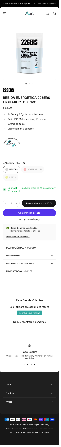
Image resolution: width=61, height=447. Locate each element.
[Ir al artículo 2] (29, 84)
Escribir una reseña (29, 313)
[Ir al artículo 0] (26, 84)
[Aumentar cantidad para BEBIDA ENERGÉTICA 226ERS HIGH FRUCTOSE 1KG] (16, 203)
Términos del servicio (46, 429)
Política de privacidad (13, 429)
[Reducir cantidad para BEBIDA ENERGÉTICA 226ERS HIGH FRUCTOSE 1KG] (6, 203)
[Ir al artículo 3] (33, 84)
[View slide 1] (24, 364)
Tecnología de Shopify (39, 424)
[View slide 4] (34, 364)
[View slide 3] (31, 364)
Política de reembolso (30, 429)
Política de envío (16, 432)
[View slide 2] (28, 364)
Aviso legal (45, 432)
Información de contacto (31, 432)
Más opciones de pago (29, 219)
